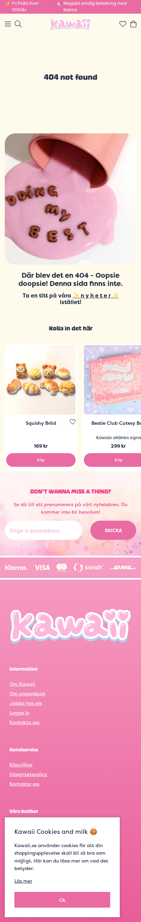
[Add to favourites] (73, 422)
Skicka (113, 530)
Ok (62, 900)
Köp (41, 460)
